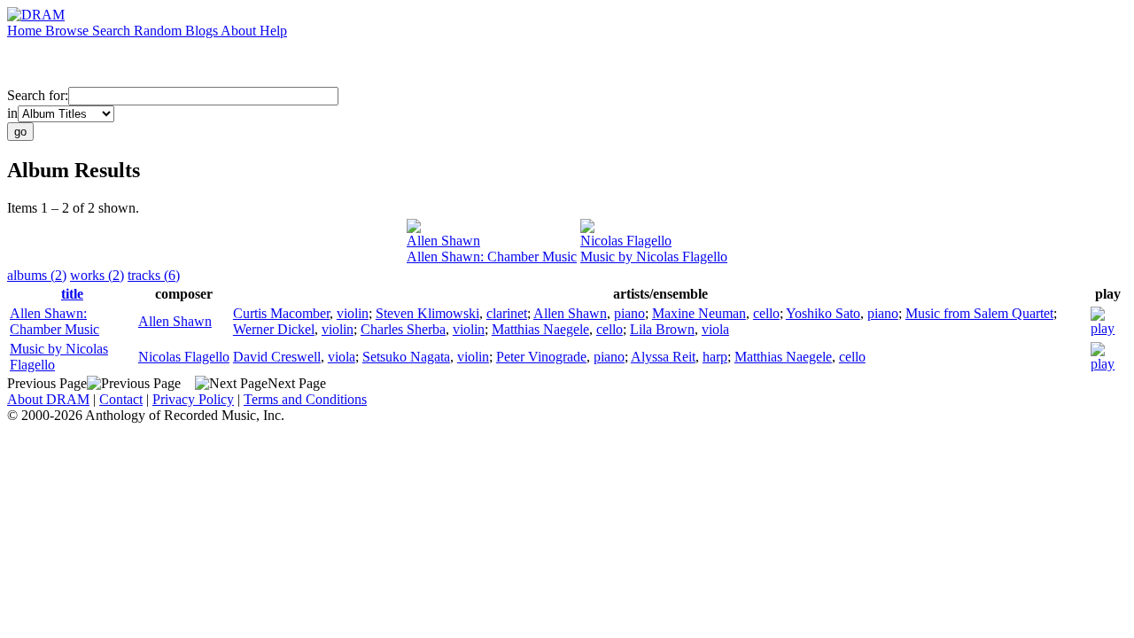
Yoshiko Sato (823, 313)
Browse (68, 30)
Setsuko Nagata (406, 356)
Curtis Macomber (281, 313)
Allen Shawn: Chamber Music (492, 256)
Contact (121, 399)
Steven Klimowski (427, 313)
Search (113, 30)
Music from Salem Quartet (979, 313)
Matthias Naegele (540, 329)
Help (273, 30)
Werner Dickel (274, 329)
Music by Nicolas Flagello (653, 256)
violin (353, 313)
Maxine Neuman (699, 313)
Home (26, 30)
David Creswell (277, 356)
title (72, 293)
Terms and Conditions (305, 399)
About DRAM (48, 399)
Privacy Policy (193, 399)
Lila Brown (662, 329)
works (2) (97, 275)
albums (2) (36, 275)
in (12, 113)
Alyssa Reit (663, 356)
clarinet (506, 313)
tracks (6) (154, 275)
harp (715, 356)
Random (159, 30)
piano (629, 313)
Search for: (37, 95)
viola (715, 329)
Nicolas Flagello (626, 240)
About (240, 30)
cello (766, 313)
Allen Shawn (443, 240)
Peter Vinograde (541, 356)
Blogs (203, 30)
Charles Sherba (403, 329)
